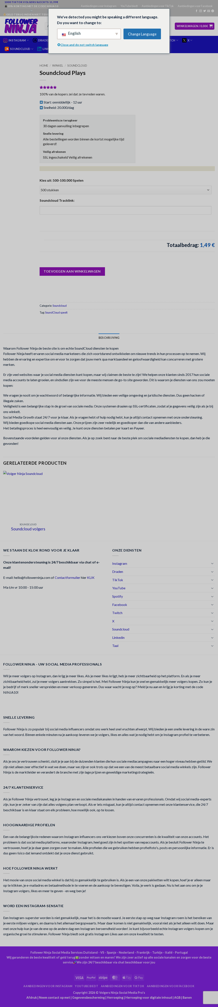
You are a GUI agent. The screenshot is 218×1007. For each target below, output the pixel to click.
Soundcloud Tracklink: (57, 200)
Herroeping (115, 997)
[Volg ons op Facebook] (196, 11)
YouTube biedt (129, 6)
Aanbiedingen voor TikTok (158, 6)
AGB (177, 997)
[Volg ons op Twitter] (204, 11)
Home (44, 65)
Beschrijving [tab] (109, 337)
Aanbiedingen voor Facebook (195, 6)
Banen (187, 997)
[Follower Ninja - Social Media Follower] (21, 26)
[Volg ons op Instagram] (200, 11)
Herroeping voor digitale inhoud (148, 997)
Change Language (142, 34)
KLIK (91, 577)
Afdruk (31, 997)
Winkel (57, 65)
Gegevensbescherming (88, 997)
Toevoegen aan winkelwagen (72, 271)
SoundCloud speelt (56, 312)
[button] (194, 26)
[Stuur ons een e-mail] (208, 11)
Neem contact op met (54, 997)
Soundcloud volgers (28, 529)
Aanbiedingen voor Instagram (98, 6)
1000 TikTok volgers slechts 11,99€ (31, 2)
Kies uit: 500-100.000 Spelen (61, 180)
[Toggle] (212, 563)
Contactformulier (67, 577)
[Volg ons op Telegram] (212, 11)
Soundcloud (77, 65)
